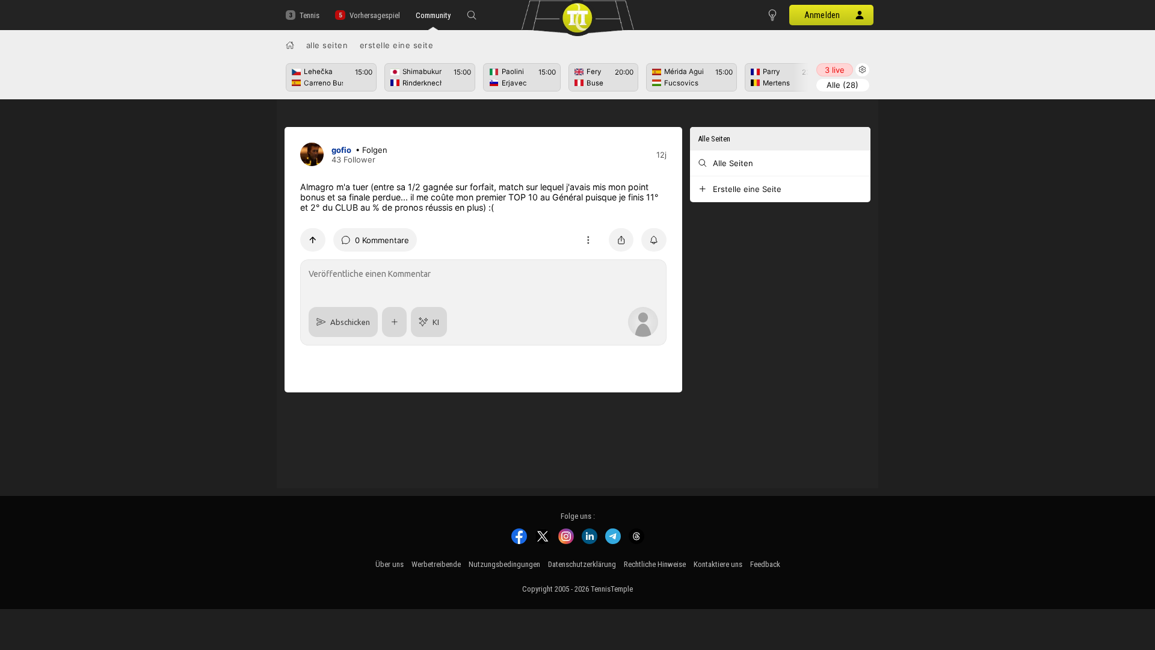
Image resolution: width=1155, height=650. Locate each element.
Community (433, 15)
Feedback (765, 564)
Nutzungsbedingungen (504, 564)
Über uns (389, 564)
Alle (842, 85)
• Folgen (371, 150)
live (835, 70)
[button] (471, 15)
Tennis (309, 15)
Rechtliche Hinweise (655, 564)
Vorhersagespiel (374, 15)
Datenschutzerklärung (582, 564)
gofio (341, 150)
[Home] (290, 45)
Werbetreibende (436, 564)
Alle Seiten (327, 45)
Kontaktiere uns (718, 564)
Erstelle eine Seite (397, 45)
